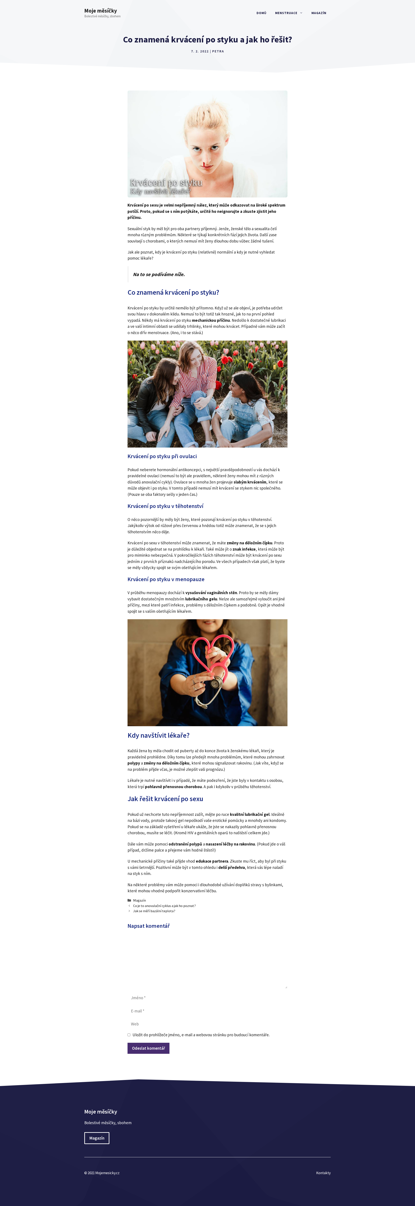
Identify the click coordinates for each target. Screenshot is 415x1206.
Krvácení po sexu (142, 542)
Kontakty (323, 1172)
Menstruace (286, 13)
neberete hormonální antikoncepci (170, 469)
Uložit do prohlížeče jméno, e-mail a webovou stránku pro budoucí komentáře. (201, 1034)
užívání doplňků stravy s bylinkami (252, 884)
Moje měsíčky (100, 10)
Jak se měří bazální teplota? (154, 911)
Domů (262, 13)
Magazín (318, 13)
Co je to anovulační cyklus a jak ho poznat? (164, 906)
